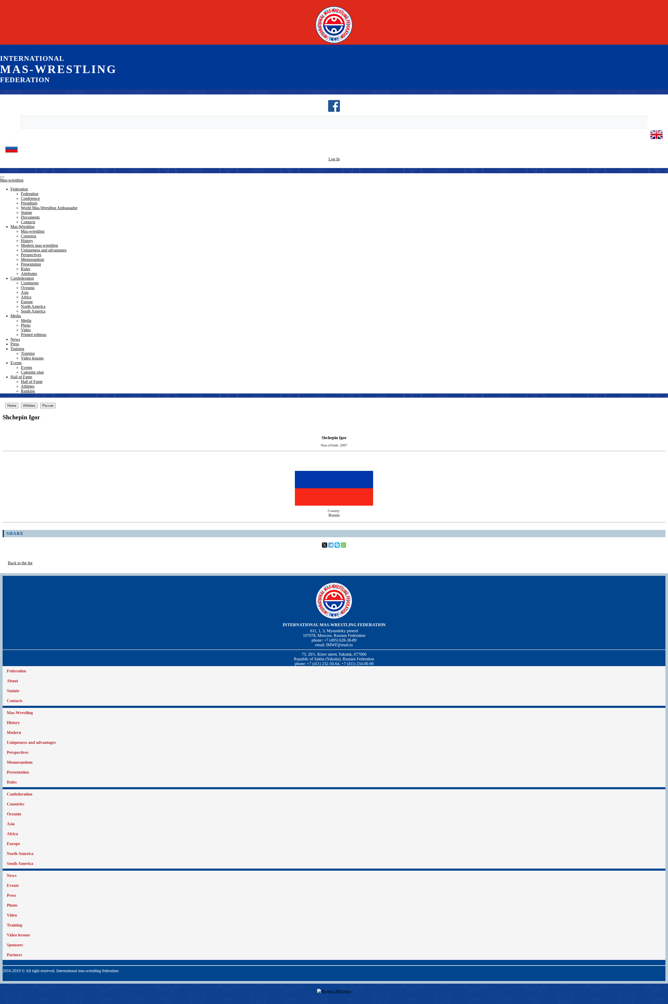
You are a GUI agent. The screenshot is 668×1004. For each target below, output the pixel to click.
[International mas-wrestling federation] (334, 43)
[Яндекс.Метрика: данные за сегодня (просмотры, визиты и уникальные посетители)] (334, 991)
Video (26, 330)
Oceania (27, 287)
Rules (25, 269)
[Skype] (337, 545)
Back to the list (20, 563)
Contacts (28, 222)
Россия (47, 406)
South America (33, 311)
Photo (26, 325)
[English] (656, 139)
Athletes (27, 386)
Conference (30, 198)
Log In (334, 159)
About (12, 681)
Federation (19, 189)
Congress (28, 236)
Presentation (31, 264)
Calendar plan (32, 372)
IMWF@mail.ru (339, 645)
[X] (324, 545)
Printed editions (33, 334)
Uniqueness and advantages (44, 250)
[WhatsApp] (343, 545)
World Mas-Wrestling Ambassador (49, 208)
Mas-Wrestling (22, 226)
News (15, 339)
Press (14, 344)
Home (11, 406)
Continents (30, 283)
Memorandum (32, 259)
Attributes (29, 273)
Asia (24, 292)
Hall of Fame (21, 377)
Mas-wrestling (11, 180)
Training (17, 348)
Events (16, 363)
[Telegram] (330, 545)
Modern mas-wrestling (39, 245)
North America (33, 306)
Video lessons (32, 358)
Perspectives (31, 255)
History (27, 240)
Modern (14, 732)
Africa (26, 297)
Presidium (29, 203)
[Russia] (334, 504)
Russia (334, 515)
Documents (30, 217)
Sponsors (15, 945)
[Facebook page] (334, 111)
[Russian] (11, 153)
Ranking (28, 391)
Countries (15, 804)
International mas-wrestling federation (334, 625)
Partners (14, 955)
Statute (26, 212)
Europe (27, 302)
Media (15, 316)
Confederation (22, 278)
